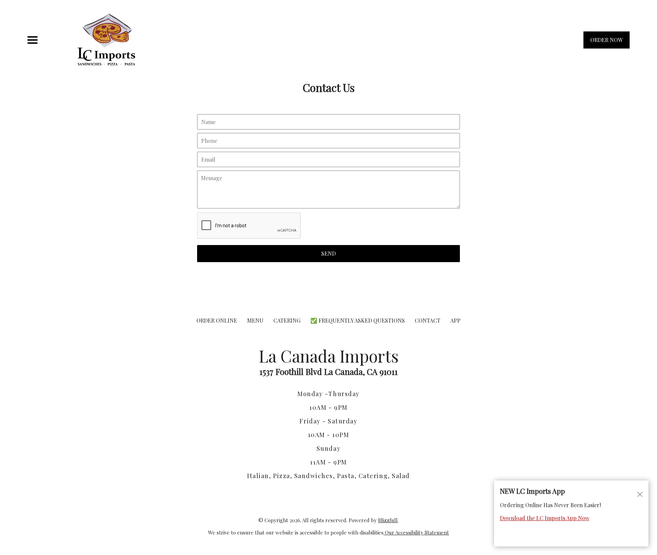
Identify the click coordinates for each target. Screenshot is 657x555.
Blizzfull (388, 520)
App (455, 320)
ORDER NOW (606, 39)
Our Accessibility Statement (416, 532)
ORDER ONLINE (216, 320)
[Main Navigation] (32, 40)
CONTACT (427, 320)
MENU (255, 320)
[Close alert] (640, 494)
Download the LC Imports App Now (544, 518)
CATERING (286, 320)
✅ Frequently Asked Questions (358, 320)
